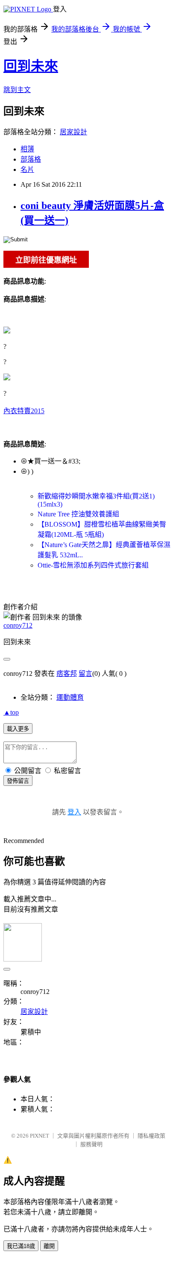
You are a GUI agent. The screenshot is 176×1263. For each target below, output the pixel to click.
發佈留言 (18, 781)
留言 (85, 673)
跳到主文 (17, 89)
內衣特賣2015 (23, 410)
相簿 (27, 149)
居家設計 (73, 132)
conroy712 (17, 625)
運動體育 (70, 697)
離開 (49, 1246)
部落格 (31, 159)
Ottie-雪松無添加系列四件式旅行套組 (93, 565)
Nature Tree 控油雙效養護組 (78, 514)
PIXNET (39, 1136)
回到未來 (30, 66)
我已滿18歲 (21, 1246)
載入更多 (18, 729)
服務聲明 (91, 1144)
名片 (27, 169)
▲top (11, 712)
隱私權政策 (151, 1136)
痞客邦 (66, 673)
